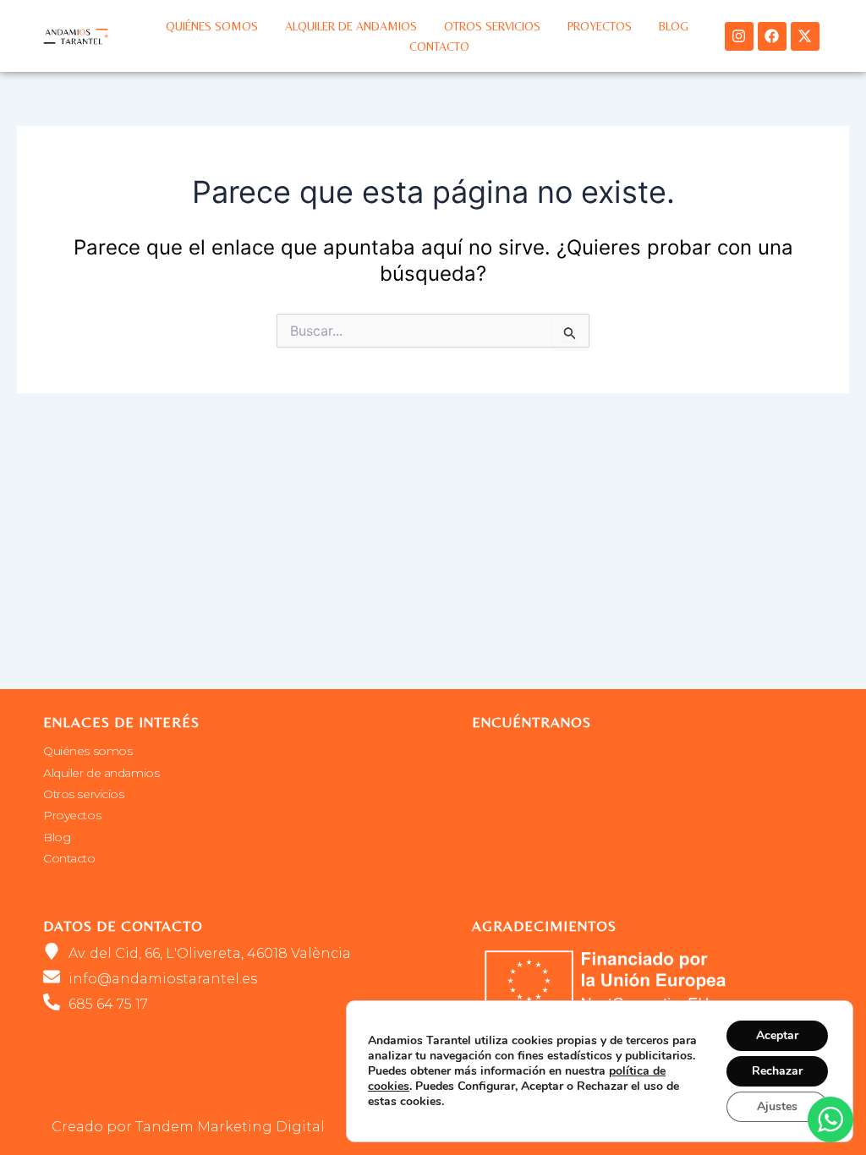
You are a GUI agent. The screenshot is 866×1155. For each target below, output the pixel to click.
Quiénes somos (212, 26)
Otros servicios (492, 26)
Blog (673, 26)
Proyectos (599, 26)
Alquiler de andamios (351, 26)
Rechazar (777, 1071)
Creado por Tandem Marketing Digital (188, 1127)
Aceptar (777, 1035)
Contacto (439, 46)
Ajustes (777, 1106)
